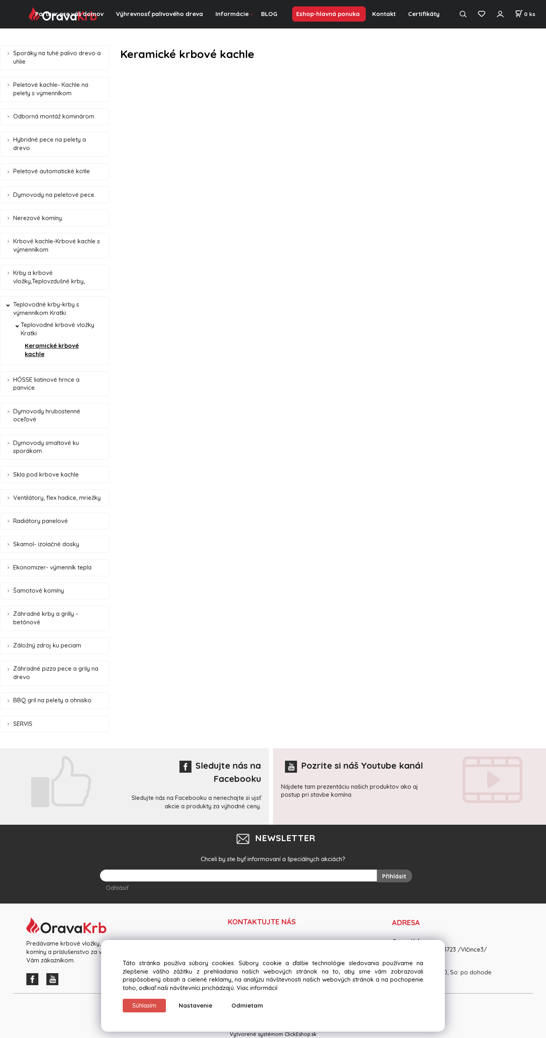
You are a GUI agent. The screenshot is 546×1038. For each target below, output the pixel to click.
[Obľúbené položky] (481, 14)
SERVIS (22, 723)
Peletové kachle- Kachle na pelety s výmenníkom (50, 89)
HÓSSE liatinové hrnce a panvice (46, 384)
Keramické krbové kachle (52, 350)
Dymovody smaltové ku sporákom (46, 447)
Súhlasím (144, 1005)
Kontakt (384, 14)
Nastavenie (195, 1005)
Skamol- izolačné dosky (46, 544)
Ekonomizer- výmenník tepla (52, 567)
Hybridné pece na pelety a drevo (49, 144)
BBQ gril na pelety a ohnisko (52, 700)
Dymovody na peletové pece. (54, 194)
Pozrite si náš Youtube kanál (362, 765)
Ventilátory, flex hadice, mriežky (57, 497)
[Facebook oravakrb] (34, 978)
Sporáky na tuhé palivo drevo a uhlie (57, 57)
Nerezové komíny (37, 218)
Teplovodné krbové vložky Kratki (57, 329)
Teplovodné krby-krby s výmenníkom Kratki (46, 309)
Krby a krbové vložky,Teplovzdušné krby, (49, 277)
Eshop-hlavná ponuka (328, 14)
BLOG (269, 14)
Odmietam (247, 1005)
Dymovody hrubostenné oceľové (46, 415)
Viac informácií (257, 988)
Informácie (232, 14)
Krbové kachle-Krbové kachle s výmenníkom (56, 245)
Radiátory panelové (40, 521)
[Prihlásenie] (500, 14)
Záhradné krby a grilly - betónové (45, 618)
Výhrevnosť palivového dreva (159, 14)
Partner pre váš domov (69, 14)
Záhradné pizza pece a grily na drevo (55, 673)
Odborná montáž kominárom (53, 116)
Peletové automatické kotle (51, 171)
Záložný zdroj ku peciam (47, 645)
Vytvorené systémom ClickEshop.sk (273, 1034)
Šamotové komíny (38, 590)
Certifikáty (424, 14)
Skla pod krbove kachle (46, 474)
